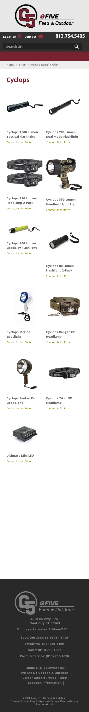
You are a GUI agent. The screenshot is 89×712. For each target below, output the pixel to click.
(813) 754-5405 (56, 637)
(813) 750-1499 (52, 644)
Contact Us (55, 668)
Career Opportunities (39, 678)
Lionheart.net (44, 704)
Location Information (44, 682)
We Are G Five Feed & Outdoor (44, 673)
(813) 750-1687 (49, 650)
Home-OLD (34, 668)
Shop (22, 64)
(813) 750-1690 (57, 656)
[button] (76, 46)
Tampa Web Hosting (62, 701)
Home (10, 64)
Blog (63, 678)
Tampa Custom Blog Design (27, 701)
